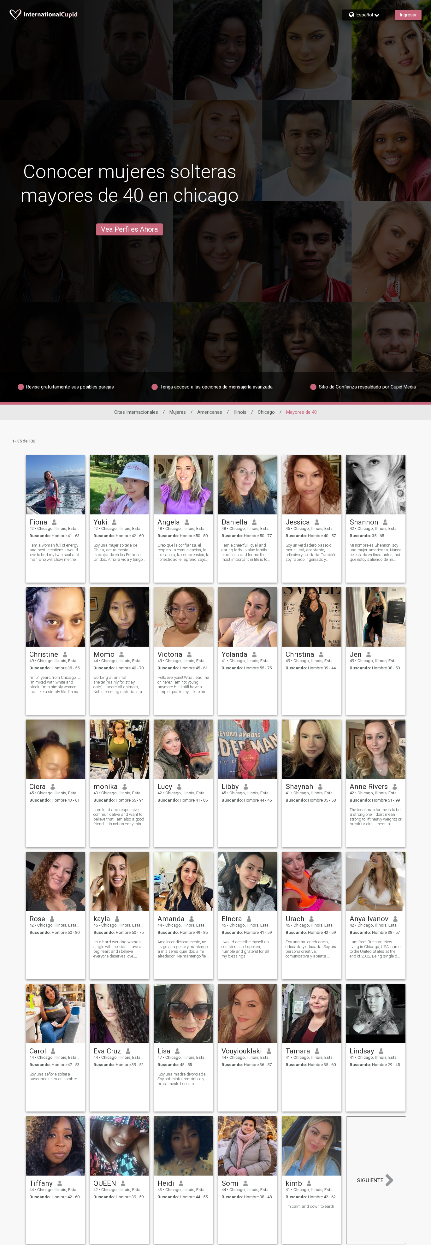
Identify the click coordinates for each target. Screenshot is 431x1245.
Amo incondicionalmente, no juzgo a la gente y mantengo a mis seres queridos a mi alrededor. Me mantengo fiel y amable (183, 949)
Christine (43, 654)
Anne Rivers (369, 786)
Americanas (209, 412)
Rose (37, 919)
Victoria (169, 654)
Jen (356, 654)
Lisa (163, 1051)
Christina (300, 654)
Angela (168, 522)
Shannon (364, 522)
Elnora (231, 919)
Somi (230, 1183)
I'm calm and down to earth (310, 1206)
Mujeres (177, 412)
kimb (294, 1183)
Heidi (165, 1183)
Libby (230, 786)
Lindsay (362, 1051)
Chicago (266, 412)
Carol (37, 1051)
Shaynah (299, 786)
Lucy (164, 786)
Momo (104, 654)
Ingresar (408, 15)
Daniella (234, 522)
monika (105, 786)
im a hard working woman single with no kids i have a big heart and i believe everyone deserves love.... (117, 949)
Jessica (298, 522)
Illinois (239, 412)
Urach (295, 919)
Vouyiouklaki (241, 1051)
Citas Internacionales (136, 412)
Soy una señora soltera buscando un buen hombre (53, 1076)
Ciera (37, 786)
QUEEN (104, 1183)
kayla (101, 919)
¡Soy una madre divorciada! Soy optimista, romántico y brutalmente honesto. (182, 1079)
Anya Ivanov (369, 919)
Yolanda (234, 654)
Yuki (100, 522)
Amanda (171, 919)
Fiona (38, 522)
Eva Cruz (107, 1051)
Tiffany (41, 1183)
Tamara (298, 1051)
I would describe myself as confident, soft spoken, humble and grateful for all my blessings (245, 949)
